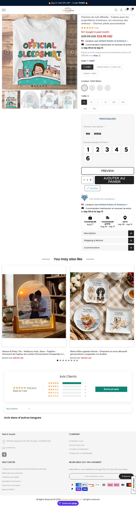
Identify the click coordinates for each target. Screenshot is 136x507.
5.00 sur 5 (31, 387)
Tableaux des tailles (10, 477)
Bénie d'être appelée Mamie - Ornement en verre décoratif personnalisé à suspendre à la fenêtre (98, 352)
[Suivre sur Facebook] (4, 454)
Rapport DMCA (8, 489)
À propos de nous (76, 445)
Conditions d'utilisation (78, 449)
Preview (107, 171)
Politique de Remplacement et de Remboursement (24, 469)
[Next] (72, 52)
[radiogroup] (107, 133)
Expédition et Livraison (11, 481)
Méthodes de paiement (12, 473)
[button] (87, 27)
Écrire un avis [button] (111, 389)
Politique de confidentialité (80, 453)
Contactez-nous (76, 441)
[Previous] (7, 52)
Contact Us (10, 448)
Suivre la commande (11, 485)
